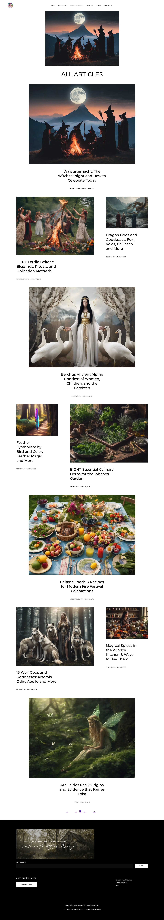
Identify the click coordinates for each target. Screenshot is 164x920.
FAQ (117, 885)
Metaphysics (62, 5)
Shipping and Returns (124, 880)
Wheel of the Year (76, 5)
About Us (107, 5)
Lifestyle (89, 5)
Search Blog (21, 862)
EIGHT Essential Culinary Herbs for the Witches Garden (92, 474)
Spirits (98, 5)
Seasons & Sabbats (76, 188)
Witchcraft (20, 468)
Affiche (87, 909)
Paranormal (110, 256)
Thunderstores (96, 909)
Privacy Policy (69, 905)
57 (94, 811)
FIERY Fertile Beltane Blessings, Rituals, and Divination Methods (36, 266)
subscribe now (26, 884)
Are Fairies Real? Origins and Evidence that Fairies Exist (82, 789)
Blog (53, 5)
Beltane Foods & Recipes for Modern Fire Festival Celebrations (82, 586)
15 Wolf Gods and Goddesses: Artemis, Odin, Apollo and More (36, 677)
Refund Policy (95, 905)
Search (141, 866)
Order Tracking (121, 883)
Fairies (76, 802)
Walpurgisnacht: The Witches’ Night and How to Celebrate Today (82, 175)
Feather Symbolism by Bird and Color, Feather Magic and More (29, 451)
